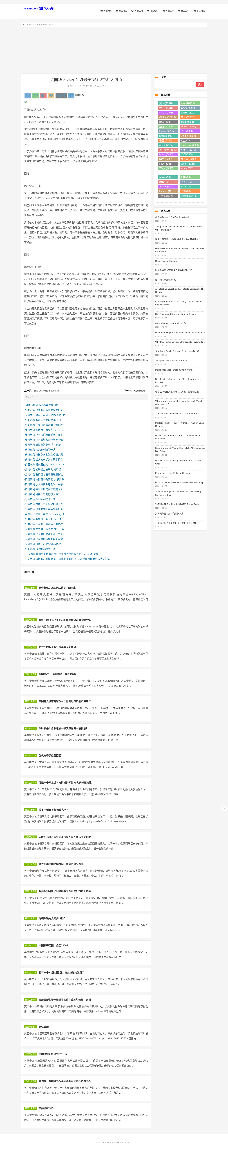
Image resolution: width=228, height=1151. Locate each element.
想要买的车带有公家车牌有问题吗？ (58, 647)
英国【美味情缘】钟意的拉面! (46, 391)
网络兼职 (44, 1027)
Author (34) (165, 186)
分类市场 (31, 405)
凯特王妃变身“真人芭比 (48, 444)
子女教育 (200, 10)
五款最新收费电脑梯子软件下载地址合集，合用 (65, 999)
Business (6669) (190, 145)
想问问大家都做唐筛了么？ (168, 279)
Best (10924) (166, 122)
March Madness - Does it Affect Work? (174, 370)
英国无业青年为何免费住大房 (169, 513)
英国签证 (122, 10)
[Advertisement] (114, 50)
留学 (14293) (188, 108)
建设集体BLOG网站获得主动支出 (57, 588)
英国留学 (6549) (168, 150)
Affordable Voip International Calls (171, 323)
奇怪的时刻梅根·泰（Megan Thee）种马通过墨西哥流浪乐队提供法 (73, 559)
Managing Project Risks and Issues (172, 473)
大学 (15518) (166, 108)
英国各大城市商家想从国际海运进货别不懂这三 (65, 701)
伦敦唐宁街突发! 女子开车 (50, 430)
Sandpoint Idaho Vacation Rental (171, 360)
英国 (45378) (166, 103)
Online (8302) (188, 136)
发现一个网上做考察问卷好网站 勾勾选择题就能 (65, 782)
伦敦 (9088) (187, 131)
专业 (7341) (187, 140)
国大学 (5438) (188, 159)
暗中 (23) (186, 177)
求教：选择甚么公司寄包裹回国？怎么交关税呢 (65, 837)
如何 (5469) (187, 154)
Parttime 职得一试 (45, 449)
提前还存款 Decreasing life (50, 415)
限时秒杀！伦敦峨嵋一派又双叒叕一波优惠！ (63, 728)
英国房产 (169, 10)
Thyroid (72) (166, 196)
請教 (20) (164, 182)
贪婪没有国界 (46, 1108)
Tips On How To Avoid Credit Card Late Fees (177, 413)
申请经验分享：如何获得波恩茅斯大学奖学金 (177, 239)
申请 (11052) (187, 117)
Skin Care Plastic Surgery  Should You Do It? (177, 351)
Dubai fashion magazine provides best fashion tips (180, 482)
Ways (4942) (166, 168)
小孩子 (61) (187, 182)
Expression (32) (189, 196)
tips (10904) (187, 122)
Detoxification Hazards (166, 261)
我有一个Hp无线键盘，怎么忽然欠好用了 (61, 972)
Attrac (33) (165, 177)
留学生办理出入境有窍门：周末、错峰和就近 (177, 391)
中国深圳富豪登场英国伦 (49, 439)
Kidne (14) (186, 186)
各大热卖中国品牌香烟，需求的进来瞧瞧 (61, 864)
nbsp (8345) (165, 136)
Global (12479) (167, 117)
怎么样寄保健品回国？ (51, 755)
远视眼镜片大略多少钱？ (52, 918)
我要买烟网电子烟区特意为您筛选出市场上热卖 (65, 891)
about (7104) (166, 145)
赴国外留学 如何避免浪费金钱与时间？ (174, 270)
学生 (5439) (165, 159)
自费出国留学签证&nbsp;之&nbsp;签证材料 (176, 523)
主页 (31, 25)
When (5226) (188, 163)
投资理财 (154, 10)
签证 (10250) (166, 126)
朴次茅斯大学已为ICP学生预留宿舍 (172, 217)
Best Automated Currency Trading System (175, 314)
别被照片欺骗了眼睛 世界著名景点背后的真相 (177, 504)
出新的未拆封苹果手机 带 (49, 410)
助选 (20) (186, 191)
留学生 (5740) (188, 150)
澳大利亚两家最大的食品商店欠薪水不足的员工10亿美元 (67, 554)
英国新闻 (107, 10)
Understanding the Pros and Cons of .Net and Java (180, 332)
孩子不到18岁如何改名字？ (54, 810)
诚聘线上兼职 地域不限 (48, 420)
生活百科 (48, 25)
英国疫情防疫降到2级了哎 (53, 1054)
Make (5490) (166, 154)
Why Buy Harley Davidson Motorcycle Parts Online (180, 342)
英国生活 (138, 10)
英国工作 (185, 10)
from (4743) (187, 168)
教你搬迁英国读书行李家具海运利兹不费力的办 (65, 1081)
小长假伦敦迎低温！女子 (49, 434)
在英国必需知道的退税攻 (49, 425)
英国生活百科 (30, 588)
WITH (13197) (188, 112)
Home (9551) (166, 131)
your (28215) (188, 103)
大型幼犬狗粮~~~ (141, 391)
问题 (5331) (165, 163)
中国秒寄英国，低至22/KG (53, 945)
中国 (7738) (165, 140)
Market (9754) (188, 126)
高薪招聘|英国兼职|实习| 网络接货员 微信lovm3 (65, 620)
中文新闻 (31, 554)
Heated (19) (165, 191)
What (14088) (166, 112)
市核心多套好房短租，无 (49, 405)
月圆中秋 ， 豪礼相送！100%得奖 (57, 674)
